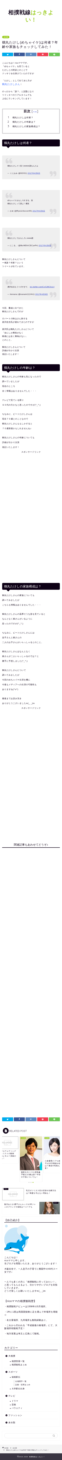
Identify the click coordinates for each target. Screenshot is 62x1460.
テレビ (11, 1396)
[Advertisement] (31, 484)
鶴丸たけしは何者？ (23, 117)
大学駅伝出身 (18, 1389)
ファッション (15, 1415)
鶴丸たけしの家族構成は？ (26, 126)
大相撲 (11, 1356)
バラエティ (17, 1408)
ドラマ (15, 1401)
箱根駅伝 (16, 1377)
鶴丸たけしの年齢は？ (24, 121)
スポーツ (13, 1372)
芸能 (14, 1405)
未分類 (6, 37)
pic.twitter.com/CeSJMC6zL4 (42, 287)
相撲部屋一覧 (18, 1361)
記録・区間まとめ (22, 1385)
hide (35, 112)
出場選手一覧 (21, 1381)
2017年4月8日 (34, 173)
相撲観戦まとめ (19, 1365)
